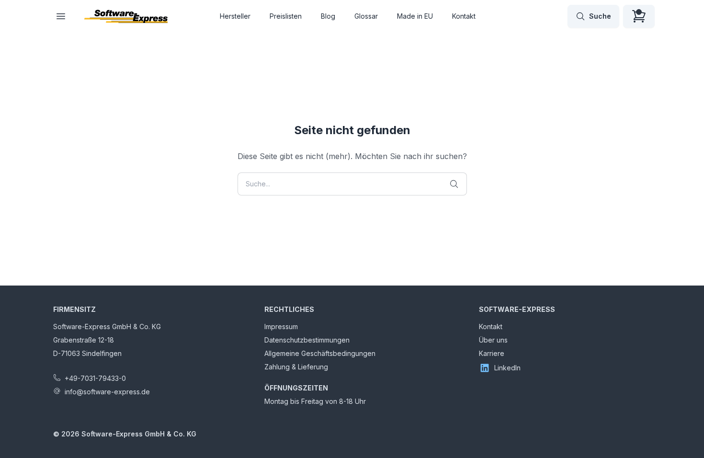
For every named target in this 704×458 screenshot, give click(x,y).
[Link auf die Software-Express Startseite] (126, 16)
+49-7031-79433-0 (95, 378)
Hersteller (235, 16)
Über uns (493, 340)
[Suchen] (454, 184)
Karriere (491, 353)
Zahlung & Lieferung (296, 367)
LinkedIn (507, 368)
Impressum (281, 326)
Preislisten (286, 16)
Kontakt (464, 16)
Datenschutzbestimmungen (307, 340)
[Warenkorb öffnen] (639, 16)
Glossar (366, 16)
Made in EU (415, 16)
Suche (600, 16)
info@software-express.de (107, 392)
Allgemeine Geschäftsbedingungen (319, 353)
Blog (328, 16)
